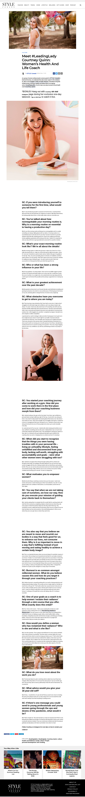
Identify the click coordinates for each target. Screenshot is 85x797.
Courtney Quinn (30, 86)
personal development (29, 742)
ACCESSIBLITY (72, 791)
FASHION (20, 5)
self (38, 742)
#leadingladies (33, 739)
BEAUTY (26, 5)
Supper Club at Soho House (39, 81)
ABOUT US (72, 782)
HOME (38, 5)
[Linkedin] (17, 791)
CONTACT (72, 787)
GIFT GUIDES (60, 5)
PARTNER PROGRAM (72, 793)
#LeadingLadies (30, 85)
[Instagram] (9, 791)
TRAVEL (32, 5)
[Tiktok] (19, 791)
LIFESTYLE (44, 5)
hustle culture (40, 740)
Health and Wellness (28, 740)
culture (60, 739)
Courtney (48, 92)
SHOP (67, 5)
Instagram (25, 94)
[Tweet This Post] (56, 73)
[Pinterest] (11, 791)
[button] (80, 5)
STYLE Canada (31, 73)
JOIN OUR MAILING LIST (72, 784)
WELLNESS (52, 5)
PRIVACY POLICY (72, 789)
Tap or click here (36, 97)
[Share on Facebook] (54, 73)
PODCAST (73, 5)
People (47, 740)
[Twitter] (15, 791)
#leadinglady (42, 739)
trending (42, 742)
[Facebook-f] (13, 791)
